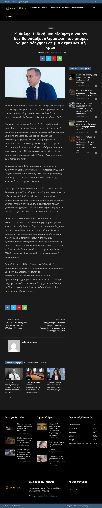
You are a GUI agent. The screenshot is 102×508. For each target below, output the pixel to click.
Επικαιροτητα (35, 8)
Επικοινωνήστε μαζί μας (20, 2)
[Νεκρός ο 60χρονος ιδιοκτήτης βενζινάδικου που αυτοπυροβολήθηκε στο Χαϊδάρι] (72, 123)
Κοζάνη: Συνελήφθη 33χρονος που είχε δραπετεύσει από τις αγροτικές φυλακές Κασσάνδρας (84, 108)
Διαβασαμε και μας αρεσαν (60, 8)
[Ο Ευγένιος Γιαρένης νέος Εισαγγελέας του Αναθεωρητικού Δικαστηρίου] (72, 77)
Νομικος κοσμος (78, 8)
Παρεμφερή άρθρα (13, 363)
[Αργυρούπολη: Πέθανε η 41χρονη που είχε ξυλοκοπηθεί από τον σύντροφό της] (42, 444)
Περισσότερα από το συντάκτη (36, 363)
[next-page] (10, 397)
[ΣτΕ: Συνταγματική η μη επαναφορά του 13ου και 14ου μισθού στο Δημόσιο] (72, 92)
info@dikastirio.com (48, 496)
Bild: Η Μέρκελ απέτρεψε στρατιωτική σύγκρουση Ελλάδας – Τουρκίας (16, 325)
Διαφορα (9, 16)
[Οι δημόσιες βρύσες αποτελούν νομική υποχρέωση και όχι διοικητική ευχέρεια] (56, 374)
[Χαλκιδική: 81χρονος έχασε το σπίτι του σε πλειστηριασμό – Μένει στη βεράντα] (42, 458)
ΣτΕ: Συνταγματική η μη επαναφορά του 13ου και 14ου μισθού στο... (25, 440)
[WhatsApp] (59, 58)
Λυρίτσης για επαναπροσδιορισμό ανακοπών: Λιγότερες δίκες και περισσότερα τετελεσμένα (13, 387)
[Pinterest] (53, 58)
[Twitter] (95, 1)
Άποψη (51, 28)
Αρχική (7, 2)
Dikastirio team (43, 53)
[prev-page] (6, 397)
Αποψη (44, 8)
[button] (94, 8)
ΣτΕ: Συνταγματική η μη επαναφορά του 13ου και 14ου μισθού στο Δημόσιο (86, 93)
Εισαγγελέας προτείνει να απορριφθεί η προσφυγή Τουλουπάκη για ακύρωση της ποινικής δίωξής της (52, 327)
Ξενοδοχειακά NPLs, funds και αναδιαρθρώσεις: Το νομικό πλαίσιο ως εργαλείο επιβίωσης (33, 387)
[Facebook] (91, 1)
